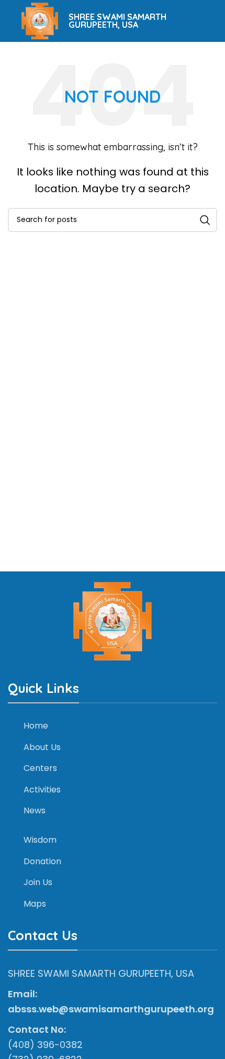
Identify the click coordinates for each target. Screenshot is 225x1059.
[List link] (112, 726)
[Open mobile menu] (8, 20)
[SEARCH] (205, 220)
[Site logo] (39, 20)
